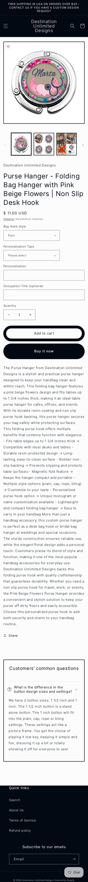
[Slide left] (5, 145)
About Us (16, 810)
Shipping (8, 219)
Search (14, 800)
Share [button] (13, 635)
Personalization (14, 266)
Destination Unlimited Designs (37, 880)
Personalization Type (18, 246)
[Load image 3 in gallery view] (66, 144)
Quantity (9, 305)
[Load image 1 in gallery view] (21, 144)
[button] (6, 26)
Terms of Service (22, 820)
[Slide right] (83, 145)
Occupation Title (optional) (23, 286)
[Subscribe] (74, 859)
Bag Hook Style (14, 226)
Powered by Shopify (64, 880)
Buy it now (44, 351)
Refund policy (20, 830)
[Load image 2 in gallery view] (44, 144)
